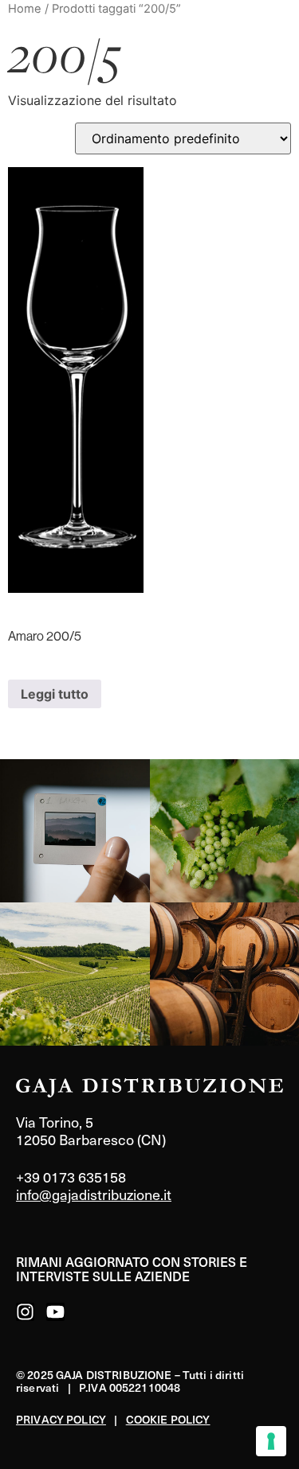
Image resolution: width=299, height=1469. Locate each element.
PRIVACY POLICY (61, 1419)
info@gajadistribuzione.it (93, 1194)
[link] (75, 830)
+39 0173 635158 (71, 1176)
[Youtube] (55, 1312)
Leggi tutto (55, 694)
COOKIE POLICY (168, 1419)
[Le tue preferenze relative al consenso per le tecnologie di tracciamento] (271, 1441)
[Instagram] (25, 1312)
